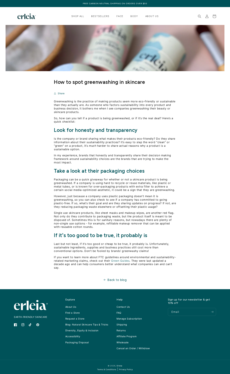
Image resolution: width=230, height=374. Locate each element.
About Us (70, 306)
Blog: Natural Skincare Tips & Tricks (86, 324)
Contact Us (123, 306)
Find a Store (72, 312)
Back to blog (117, 280)
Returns (121, 330)
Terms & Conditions (106, 369)
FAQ (119, 312)
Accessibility (72, 336)
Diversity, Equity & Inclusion (81, 330)
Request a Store (75, 318)
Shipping (122, 324)
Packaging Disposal (77, 342)
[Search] (199, 16)
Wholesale (122, 342)
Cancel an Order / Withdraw (133, 348)
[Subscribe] (212, 312)
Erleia (119, 366)
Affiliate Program (127, 336)
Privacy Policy (126, 369)
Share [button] (61, 93)
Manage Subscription (129, 318)
